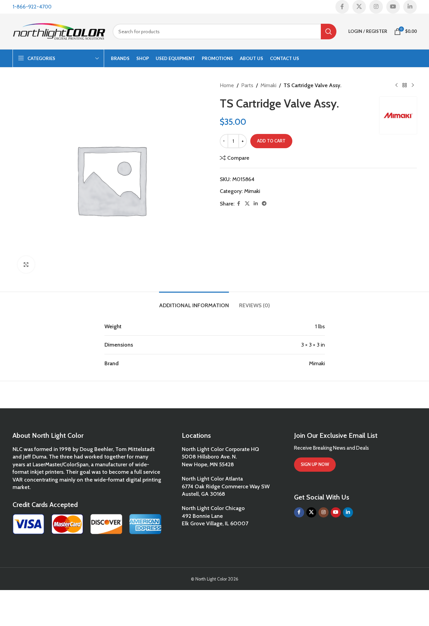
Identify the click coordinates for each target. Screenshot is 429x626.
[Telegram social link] (264, 203)
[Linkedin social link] (410, 7)
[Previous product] (396, 85)
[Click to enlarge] (26, 264)
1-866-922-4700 (32, 7)
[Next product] (413, 85)
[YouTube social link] (393, 7)
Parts (247, 85)
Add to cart (271, 140)
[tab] (194, 302)
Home (227, 85)
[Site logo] (59, 30)
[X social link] (359, 7)
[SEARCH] (328, 31)
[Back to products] (405, 85)
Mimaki (268, 85)
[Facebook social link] (342, 7)
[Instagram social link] (376, 7)
